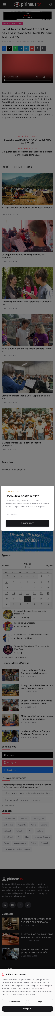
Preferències (14, 1001)
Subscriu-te (27, 523)
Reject (41, 1001)
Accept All (27, 1008)
